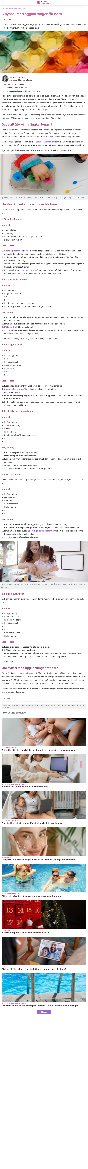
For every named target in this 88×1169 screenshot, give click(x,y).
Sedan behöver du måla (15, 389)
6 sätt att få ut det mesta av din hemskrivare (25, 786)
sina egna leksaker (45, 142)
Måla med (9, 327)
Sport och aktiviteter (10, 894)
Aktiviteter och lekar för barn (16, 9)
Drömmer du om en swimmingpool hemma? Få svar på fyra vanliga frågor (40, 1005)
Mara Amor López (25, 80)
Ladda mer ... (44, 1012)
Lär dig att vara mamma (11, 821)
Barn (3, 967)
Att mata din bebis (9, 748)
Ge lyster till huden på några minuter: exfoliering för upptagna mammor (39, 859)
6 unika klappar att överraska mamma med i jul (26, 932)
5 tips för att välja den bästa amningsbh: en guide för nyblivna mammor (39, 750)
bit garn (26, 270)
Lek (3, 9)
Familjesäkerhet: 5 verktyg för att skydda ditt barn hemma (32, 823)
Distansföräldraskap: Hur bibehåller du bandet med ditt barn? (34, 969)
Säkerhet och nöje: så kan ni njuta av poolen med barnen (31, 896)
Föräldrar (6, 930)
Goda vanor (6, 857)
